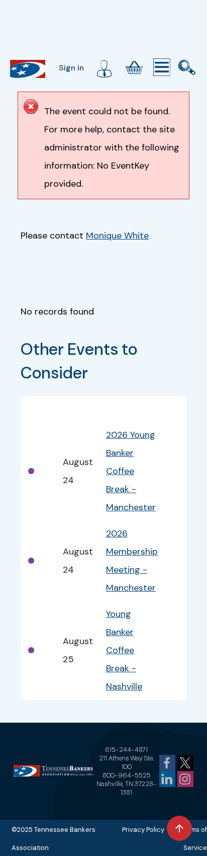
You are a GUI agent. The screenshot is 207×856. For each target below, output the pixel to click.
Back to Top (179, 828)
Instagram (185, 779)
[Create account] (104, 67)
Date (72, 409)
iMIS (27, 69)
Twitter (185, 763)
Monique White (117, 235)
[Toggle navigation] (162, 67)
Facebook (167, 763)
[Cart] (134, 67)
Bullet (38, 409)
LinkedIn (167, 779)
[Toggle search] (187, 67)
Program (124, 409)
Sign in (71, 67)
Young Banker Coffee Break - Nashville (124, 650)
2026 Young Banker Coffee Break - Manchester (131, 471)
